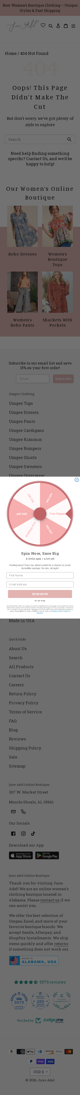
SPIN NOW (40, 594)
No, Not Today (40, 600)
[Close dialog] (77, 480)
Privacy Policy (57, 611)
